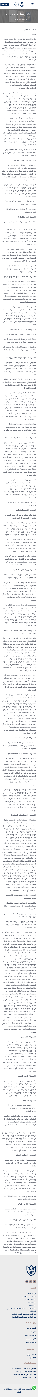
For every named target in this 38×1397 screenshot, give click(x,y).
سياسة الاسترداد (31, 1342)
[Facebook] (34, 1281)
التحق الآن (4, 4)
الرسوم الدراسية (31, 1328)
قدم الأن (33, 1332)
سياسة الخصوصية (30, 1335)
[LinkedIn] (30, 1281)
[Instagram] (26, 1281)
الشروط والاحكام (31, 1339)
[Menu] (32, 4)
